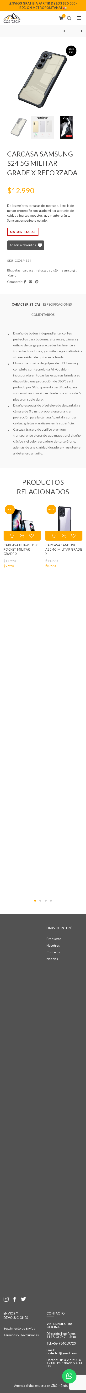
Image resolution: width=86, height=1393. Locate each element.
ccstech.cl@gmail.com (62, 1353)
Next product (79, 31)
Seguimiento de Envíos (19, 1328)
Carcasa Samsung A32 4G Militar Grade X (63, 549)
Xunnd (12, 275)
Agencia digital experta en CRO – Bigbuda (43, 1386)
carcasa (27, 270)
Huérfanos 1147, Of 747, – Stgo (61, 1335)
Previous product (67, 31)
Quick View (22, 536)
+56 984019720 (64, 1343)
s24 (56, 270)
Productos (54, 939)
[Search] (69, 18)
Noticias (52, 959)
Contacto (53, 952)
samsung (68, 270)
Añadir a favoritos (23, 245)
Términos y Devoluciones (21, 1335)
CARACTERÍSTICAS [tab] (26, 304)
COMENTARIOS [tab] (43, 315)
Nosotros (53, 945)
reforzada (43, 270)
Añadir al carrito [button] (12, 536)
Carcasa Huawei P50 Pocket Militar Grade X (21, 549)
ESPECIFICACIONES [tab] (57, 304)
